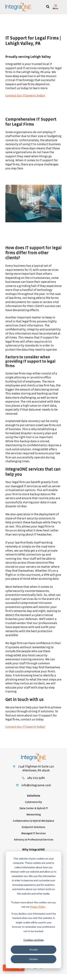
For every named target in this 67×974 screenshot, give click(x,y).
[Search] (47, 7)
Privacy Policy (37, 906)
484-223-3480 (36, 777)
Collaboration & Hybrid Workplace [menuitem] (33, 821)
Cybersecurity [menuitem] (33, 802)
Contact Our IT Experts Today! (25, 95)
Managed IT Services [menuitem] (33, 833)
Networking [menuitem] (33, 814)
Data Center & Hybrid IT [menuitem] (33, 808)
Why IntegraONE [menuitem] (33, 849)
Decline (33, 959)
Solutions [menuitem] (33, 795)
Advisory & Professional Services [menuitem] (33, 839)
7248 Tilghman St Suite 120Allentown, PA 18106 (36, 768)
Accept (33, 949)
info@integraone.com (36, 785)
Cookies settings (33, 939)
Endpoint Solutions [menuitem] (33, 827)
